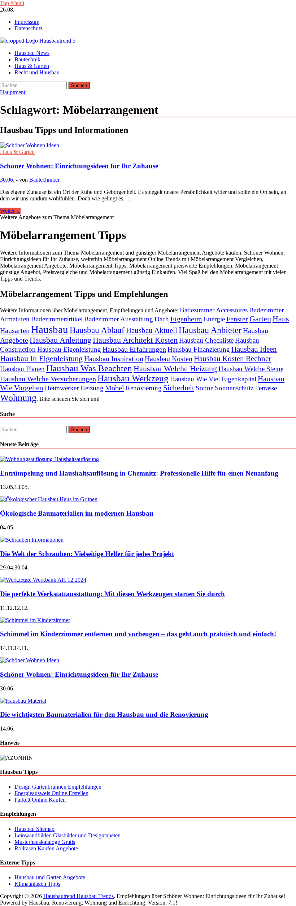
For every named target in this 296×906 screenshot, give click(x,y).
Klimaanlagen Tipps (37, 884)
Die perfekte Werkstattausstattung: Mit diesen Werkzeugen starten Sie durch (112, 594)
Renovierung (144, 388)
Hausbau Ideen (254, 349)
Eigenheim (186, 319)
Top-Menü (12, 3)
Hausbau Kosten (168, 359)
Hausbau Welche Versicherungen (48, 379)
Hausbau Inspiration (113, 359)
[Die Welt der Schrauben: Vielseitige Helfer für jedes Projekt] (32, 540)
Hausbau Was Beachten (89, 368)
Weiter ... (10, 211)
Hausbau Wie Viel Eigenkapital (213, 379)
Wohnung (18, 398)
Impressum (26, 22)
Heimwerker (62, 388)
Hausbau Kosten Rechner (232, 358)
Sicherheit (178, 387)
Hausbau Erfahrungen (134, 349)
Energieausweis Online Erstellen (51, 793)
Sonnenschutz (234, 388)
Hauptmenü (13, 92)
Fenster (237, 319)
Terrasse (266, 388)
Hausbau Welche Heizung (175, 368)
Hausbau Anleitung (60, 339)
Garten (260, 318)
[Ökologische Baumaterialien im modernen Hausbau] (48, 499)
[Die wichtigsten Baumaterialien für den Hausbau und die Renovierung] (23, 701)
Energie (214, 319)
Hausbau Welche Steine (250, 369)
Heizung (92, 388)
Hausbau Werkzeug (133, 378)
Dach (161, 319)
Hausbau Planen (22, 369)
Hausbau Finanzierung (198, 349)
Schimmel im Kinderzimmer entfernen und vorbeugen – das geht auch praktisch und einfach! (138, 634)
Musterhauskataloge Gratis (44, 842)
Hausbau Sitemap (34, 829)
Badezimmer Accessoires (214, 310)
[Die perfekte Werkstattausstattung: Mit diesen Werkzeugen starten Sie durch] (43, 580)
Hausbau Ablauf (97, 330)
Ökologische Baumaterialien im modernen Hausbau (76, 513)
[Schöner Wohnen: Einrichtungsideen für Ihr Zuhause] (148, 145)
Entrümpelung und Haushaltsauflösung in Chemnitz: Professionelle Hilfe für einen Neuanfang (139, 473)
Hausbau (49, 329)
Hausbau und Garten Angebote (49, 877)
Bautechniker (44, 180)
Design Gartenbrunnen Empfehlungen (57, 787)
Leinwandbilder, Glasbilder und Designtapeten (67, 835)
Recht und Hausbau (37, 72)
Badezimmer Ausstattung (118, 319)
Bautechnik (27, 59)
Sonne (204, 388)
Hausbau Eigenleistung (69, 349)
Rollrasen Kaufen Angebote (46, 848)
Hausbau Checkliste (206, 340)
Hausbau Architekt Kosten (135, 339)
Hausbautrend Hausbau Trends (78, 896)
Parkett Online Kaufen (40, 800)
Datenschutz (28, 28)
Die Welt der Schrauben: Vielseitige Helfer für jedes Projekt (87, 554)
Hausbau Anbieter (210, 330)
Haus (281, 318)
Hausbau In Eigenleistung (41, 358)
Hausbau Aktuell (151, 330)
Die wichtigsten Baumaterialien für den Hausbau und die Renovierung (104, 714)
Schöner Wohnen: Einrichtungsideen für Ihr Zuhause (79, 166)
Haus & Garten (31, 66)
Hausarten (15, 330)
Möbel (114, 388)
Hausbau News (31, 53)
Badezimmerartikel (57, 319)
